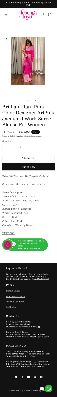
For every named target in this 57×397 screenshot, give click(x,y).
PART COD (8, 233)
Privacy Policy (13, 291)
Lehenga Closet (23, 391)
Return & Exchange (15, 296)
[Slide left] (22, 100)
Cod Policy (11, 307)
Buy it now (28, 167)
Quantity (6, 141)
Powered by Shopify (39, 391)
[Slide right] (35, 100)
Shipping (19, 136)
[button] (6, 14)
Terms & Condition (15, 302)
